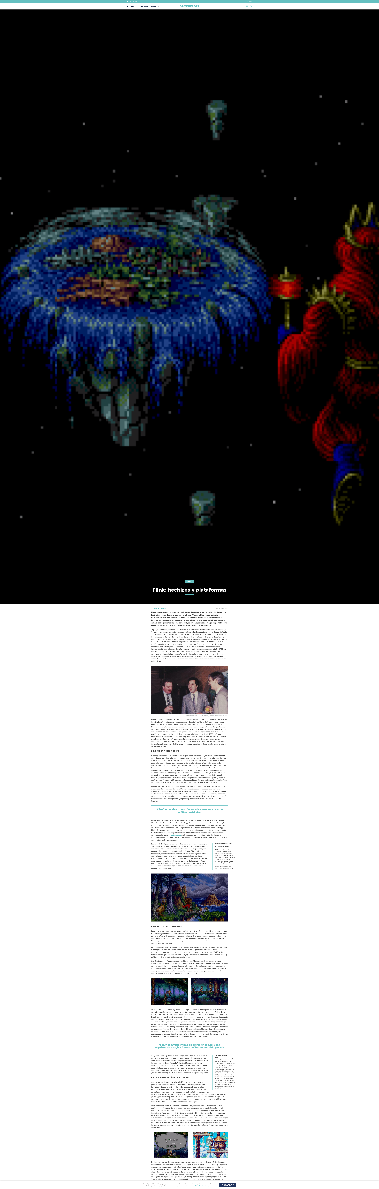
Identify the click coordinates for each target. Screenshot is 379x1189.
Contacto (155, 6)
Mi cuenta (249, 1)
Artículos (130, 6)
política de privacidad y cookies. (204, 1186)
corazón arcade (174, 835)
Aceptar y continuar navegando (227, 1184)
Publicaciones (142, 6)
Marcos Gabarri (160, 608)
